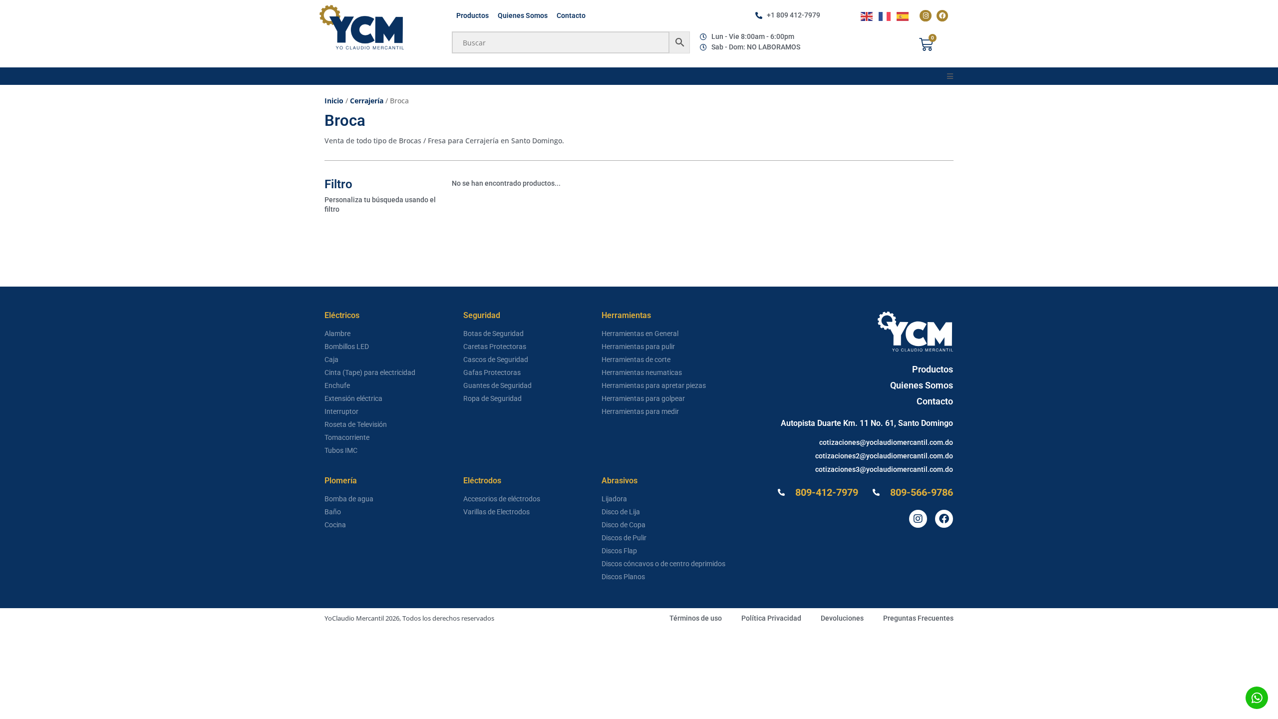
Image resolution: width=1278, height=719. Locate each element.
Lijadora (614, 499)
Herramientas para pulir (638, 347)
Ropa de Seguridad (492, 398)
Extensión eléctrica (353, 398)
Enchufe (337, 385)
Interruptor (341, 411)
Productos (472, 15)
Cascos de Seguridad (495, 359)
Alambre (337, 334)
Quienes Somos (523, 15)
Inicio (333, 100)
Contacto (571, 15)
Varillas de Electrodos (496, 512)
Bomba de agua (348, 499)
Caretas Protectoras (494, 347)
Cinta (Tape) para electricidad (369, 372)
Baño (332, 512)
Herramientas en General (640, 334)
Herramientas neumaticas (642, 372)
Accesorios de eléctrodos (501, 499)
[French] (885, 15)
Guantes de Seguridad (497, 385)
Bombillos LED (346, 347)
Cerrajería (366, 100)
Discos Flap (619, 551)
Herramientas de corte (636, 359)
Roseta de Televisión (355, 424)
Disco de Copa (623, 525)
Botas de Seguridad (493, 334)
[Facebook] (942, 15)
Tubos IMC (340, 450)
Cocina (335, 525)
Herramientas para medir (640, 411)
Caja (331, 359)
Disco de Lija (621, 512)
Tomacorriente (346, 437)
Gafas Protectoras (492, 372)
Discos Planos (623, 577)
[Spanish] (903, 15)
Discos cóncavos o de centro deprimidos (663, 564)
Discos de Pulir (624, 538)
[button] (949, 76)
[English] (867, 15)
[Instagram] (925, 15)
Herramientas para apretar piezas (654, 385)
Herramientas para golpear (643, 398)
